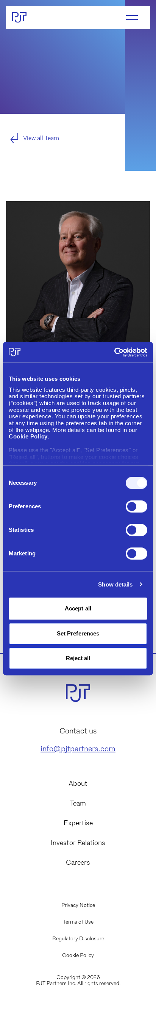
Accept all (78, 608)
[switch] (136, 506)
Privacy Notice (78, 905)
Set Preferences (78, 633)
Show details (115, 584)
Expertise (78, 823)
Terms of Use (78, 922)
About (78, 783)
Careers (78, 862)
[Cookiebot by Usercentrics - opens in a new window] (114, 352)
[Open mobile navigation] (132, 17)
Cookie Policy (78, 955)
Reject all (78, 658)
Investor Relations (78, 843)
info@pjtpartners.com (78, 748)
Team (78, 803)
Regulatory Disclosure (78, 938)
